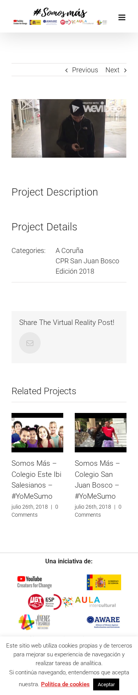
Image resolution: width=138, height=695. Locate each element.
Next (112, 70)
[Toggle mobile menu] (122, 17)
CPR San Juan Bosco (87, 261)
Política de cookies (65, 684)
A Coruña (70, 250)
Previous (85, 70)
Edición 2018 (75, 271)
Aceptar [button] (106, 684)
